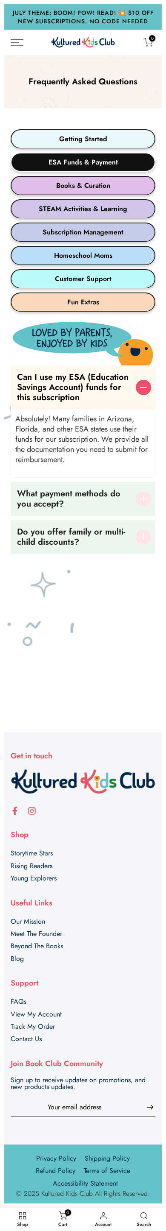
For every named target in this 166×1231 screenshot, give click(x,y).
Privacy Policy (56, 1158)
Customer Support (83, 279)
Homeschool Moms (83, 255)
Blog (17, 959)
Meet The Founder (36, 934)
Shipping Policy (107, 1158)
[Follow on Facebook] (15, 811)
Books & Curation (83, 185)
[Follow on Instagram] (32, 811)
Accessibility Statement (85, 1183)
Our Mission (28, 921)
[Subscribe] (146, 1107)
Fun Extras (83, 302)
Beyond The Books (37, 946)
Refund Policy (55, 1170)
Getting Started (83, 139)
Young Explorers (34, 878)
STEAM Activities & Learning (83, 209)
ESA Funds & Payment (83, 162)
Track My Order (33, 1026)
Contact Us (26, 1039)
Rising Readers (31, 866)
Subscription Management (83, 232)
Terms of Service (107, 1170)
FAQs (18, 1001)
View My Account (36, 1014)
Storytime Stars (32, 853)
